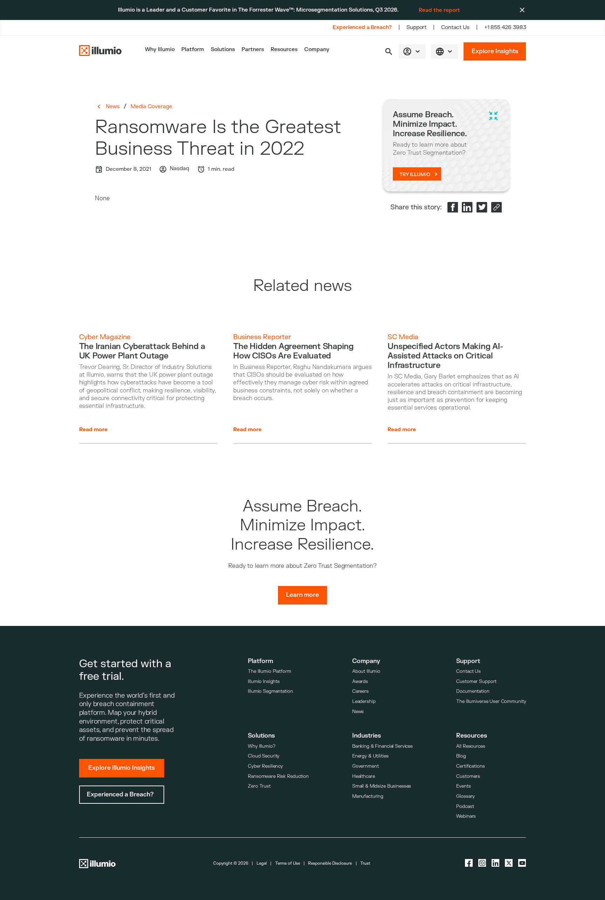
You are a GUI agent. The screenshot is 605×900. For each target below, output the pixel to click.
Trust (365, 863)
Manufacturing (367, 796)
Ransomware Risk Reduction (278, 776)
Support (416, 27)
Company (316, 49)
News (112, 106)
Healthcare (363, 776)
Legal (262, 863)
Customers (468, 776)
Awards (360, 681)
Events (463, 786)
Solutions (223, 49)
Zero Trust (259, 786)
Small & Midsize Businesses (381, 786)
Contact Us (455, 27)
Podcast (465, 806)
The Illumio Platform (269, 671)
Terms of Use (287, 863)
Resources (284, 49)
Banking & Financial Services (382, 746)
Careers (360, 691)
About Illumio (366, 671)
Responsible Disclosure (330, 863)
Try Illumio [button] (414, 174)
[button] (389, 51)
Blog (461, 756)
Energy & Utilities (370, 756)
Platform (192, 49)
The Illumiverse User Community (491, 701)
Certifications (470, 766)
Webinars (466, 816)
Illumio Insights (264, 681)
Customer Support (476, 681)
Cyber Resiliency (265, 766)
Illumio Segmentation (270, 691)
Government (365, 766)
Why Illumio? (261, 746)
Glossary (465, 796)
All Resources (470, 746)
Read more (93, 429)
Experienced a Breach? (362, 27)
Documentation (472, 691)
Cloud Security (263, 756)
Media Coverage (151, 106)
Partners (253, 49)
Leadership (364, 701)
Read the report (439, 10)
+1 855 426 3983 (505, 27)
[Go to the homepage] (100, 51)
